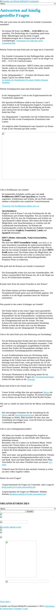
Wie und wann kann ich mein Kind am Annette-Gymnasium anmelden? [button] (26, 23)
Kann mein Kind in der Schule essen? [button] (16, 386)
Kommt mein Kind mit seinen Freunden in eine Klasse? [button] (24, 284)
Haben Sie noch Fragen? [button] (10, 478)
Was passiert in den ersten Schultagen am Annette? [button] (21, 304)
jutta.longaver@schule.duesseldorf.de (19, 487)
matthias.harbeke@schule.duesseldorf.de (27, 494)
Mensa (46, 392)
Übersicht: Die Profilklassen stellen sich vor (20, 206)
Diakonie (31, 379)
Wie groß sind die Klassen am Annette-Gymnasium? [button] (22, 266)
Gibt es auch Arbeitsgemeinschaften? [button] (16, 429)
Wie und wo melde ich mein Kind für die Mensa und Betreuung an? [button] (27, 405)
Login (25, 608)
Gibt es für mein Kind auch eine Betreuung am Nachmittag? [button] (26, 334)
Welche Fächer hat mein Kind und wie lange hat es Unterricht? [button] (27, 49)
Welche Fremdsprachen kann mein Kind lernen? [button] (20, 89)
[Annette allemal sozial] (10, 527)
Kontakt (17, 608)
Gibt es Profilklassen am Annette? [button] (14, 190)
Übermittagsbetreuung (44, 377)
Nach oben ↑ (5, 601)
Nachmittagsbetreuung (24, 415)
